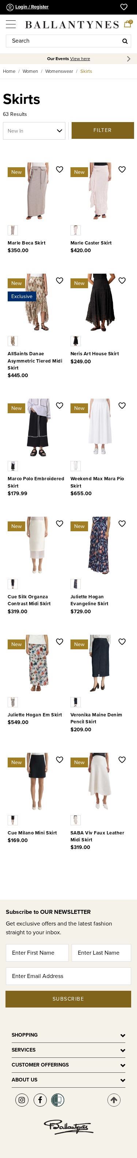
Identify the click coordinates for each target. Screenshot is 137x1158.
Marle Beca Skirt (26, 243)
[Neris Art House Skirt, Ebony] (76, 340)
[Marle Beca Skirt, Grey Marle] (13, 229)
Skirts (86, 71)
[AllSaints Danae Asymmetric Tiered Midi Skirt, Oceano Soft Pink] (13, 340)
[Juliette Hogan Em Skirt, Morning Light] (13, 701)
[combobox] (68, 41)
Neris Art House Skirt (95, 354)
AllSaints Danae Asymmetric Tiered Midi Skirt (35, 361)
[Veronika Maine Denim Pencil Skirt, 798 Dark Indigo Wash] (76, 701)
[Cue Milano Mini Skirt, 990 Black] (13, 819)
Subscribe (68, 999)
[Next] (130, 59)
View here (80, 59)
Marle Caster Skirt (91, 243)
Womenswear (59, 71)
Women (30, 71)
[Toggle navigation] (11, 21)
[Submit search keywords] (125, 41)
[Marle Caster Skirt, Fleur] (76, 229)
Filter (103, 130)
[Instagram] (21, 1100)
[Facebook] (40, 1100)
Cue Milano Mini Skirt (32, 833)
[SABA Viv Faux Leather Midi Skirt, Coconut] (76, 819)
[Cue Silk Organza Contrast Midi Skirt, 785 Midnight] (13, 583)
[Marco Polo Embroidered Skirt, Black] (13, 465)
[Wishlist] (59, 170)
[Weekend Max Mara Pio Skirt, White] (76, 465)
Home (9, 71)
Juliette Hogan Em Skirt (35, 715)
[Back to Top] (114, 1100)
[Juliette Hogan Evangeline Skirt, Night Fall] (76, 583)
